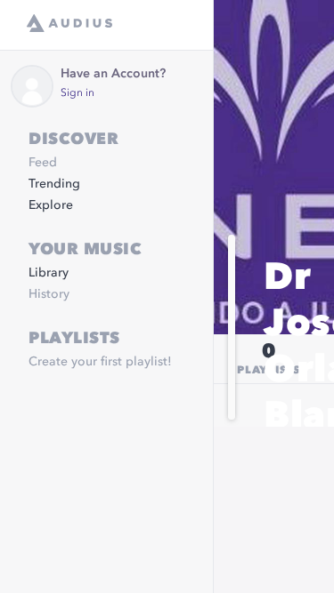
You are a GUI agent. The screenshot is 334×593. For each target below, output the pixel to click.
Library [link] (49, 273)
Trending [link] (54, 184)
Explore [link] (51, 205)
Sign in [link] (77, 93)
